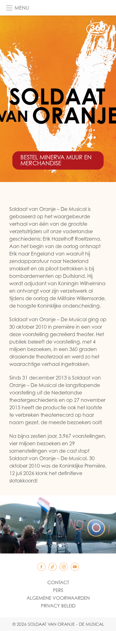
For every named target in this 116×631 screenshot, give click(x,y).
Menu (22, 7)
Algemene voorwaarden (58, 598)
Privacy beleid (58, 605)
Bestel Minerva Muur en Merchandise (56, 160)
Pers (58, 590)
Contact (58, 582)
